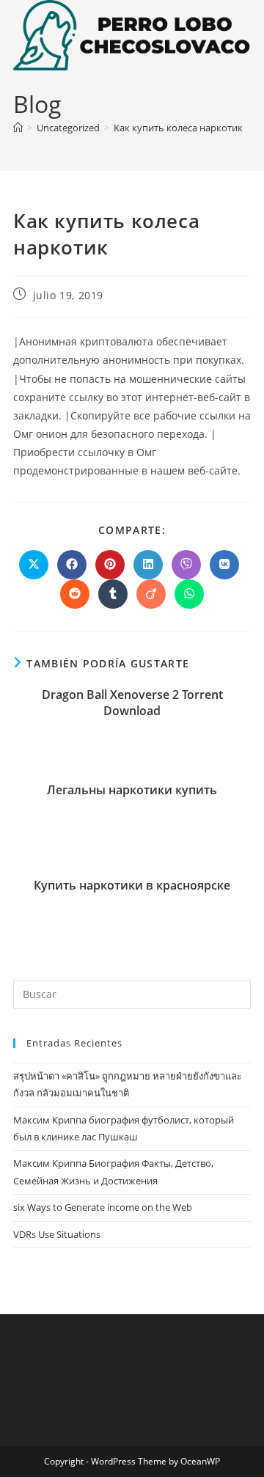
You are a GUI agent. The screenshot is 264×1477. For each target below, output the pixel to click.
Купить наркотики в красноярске (132, 885)
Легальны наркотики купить (132, 790)
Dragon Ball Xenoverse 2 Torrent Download (132, 702)
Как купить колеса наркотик (178, 127)
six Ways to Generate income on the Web (102, 1207)
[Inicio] (18, 127)
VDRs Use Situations (56, 1234)
